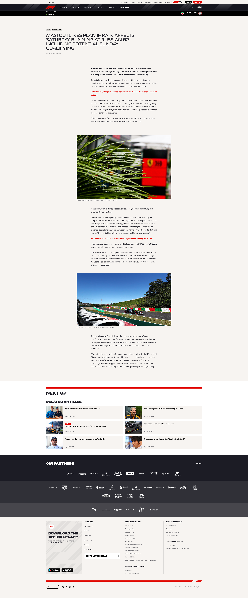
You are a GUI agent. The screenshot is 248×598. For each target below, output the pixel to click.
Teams (111, 7)
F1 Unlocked (124, 7)
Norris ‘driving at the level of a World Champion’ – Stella (163, 408)
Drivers (100, 7)
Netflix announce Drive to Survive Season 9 (159, 424)
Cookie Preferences (132, 573)
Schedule (63, 7)
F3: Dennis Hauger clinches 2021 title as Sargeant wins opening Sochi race (121, 238)
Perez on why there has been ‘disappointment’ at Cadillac (85, 439)
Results (75, 7)
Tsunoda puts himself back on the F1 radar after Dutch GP (164, 439)
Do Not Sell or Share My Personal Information (140, 560)
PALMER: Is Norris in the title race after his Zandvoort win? (85, 426)
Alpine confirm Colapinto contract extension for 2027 (83, 408)
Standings (87, 7)
